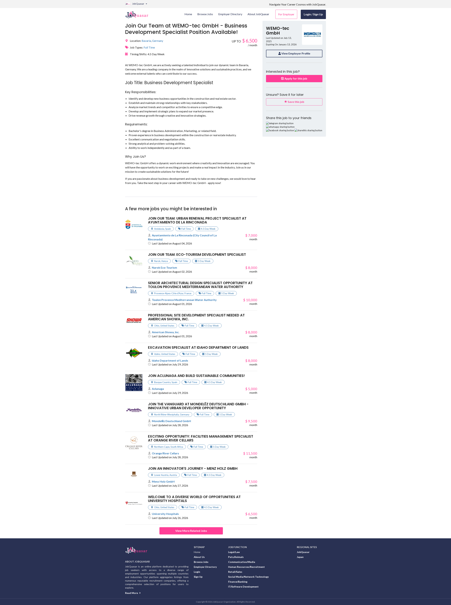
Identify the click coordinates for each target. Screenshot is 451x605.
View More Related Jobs (191, 530)
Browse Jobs (201, 561)
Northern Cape (161, 446)
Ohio (156, 325)
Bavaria (146, 40)
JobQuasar (303, 551)
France (187, 293)
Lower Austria (161, 475)
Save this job (295, 101)
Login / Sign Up (313, 14)
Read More (131, 592)
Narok (157, 261)
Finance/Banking (237, 581)
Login (197, 571)
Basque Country (162, 382)
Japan (300, 556)
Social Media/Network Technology (248, 576)
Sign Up (198, 576)
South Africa (177, 446)
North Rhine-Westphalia (166, 414)
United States (167, 325)
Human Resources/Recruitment (246, 566)
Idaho (157, 354)
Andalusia (159, 228)
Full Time (149, 47)
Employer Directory (205, 566)
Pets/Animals (236, 556)
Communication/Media (241, 561)
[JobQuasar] (138, 13)
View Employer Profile (295, 53)
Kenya (165, 261)
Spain (168, 228)
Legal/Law (234, 551)
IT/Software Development (243, 586)
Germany (157, 40)
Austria (173, 475)
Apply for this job (295, 78)
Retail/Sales (235, 571)
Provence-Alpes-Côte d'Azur (168, 293)
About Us (199, 556)
